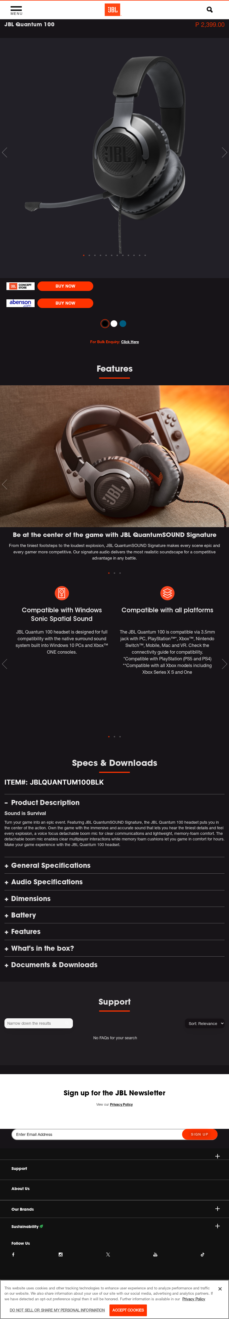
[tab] (84, 255)
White (114, 323)
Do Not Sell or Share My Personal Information (57, 1310)
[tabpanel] (114, 146)
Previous (4, 152)
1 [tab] (109, 573)
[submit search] (68, 1023)
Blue (123, 323)
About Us (20, 1188)
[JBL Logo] (113, 9)
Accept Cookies (128, 1310)
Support (19, 1168)
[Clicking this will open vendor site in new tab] (20, 286)
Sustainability (25, 1226)
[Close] (220, 1289)
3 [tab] (120, 573)
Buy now (65, 286)
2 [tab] (114, 573)
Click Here (130, 342)
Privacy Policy (193, 1299)
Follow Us (20, 1243)
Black (105, 323)
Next (224, 152)
